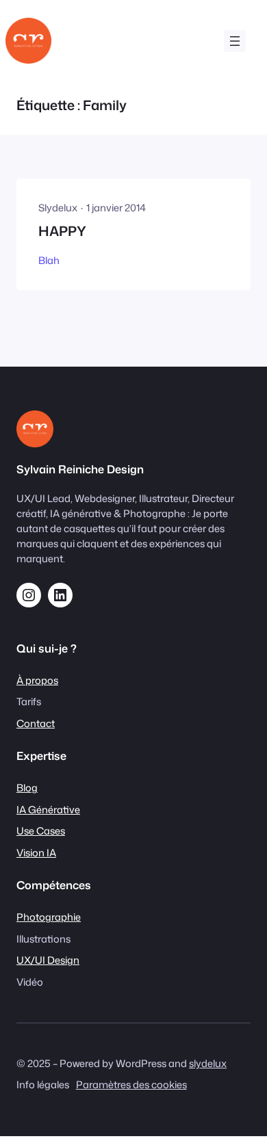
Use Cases (40, 831)
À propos (37, 680)
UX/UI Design (47, 960)
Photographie (48, 917)
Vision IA (36, 852)
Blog (27, 787)
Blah (49, 260)
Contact (35, 723)
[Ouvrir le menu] (235, 41)
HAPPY (62, 231)
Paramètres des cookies (131, 1084)
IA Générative (48, 809)
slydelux (208, 1063)
